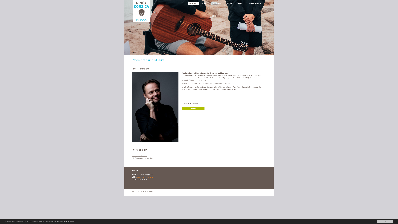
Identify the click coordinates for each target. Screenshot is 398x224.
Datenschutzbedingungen (65, 221)
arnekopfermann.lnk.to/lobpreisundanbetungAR (220, 89)
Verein (204, 3)
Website (193, 108)
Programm (192, 3)
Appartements (256, 3)
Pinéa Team (217, 3)
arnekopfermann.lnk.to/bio (222, 84)
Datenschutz (148, 191)
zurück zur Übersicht (139, 156)
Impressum (136, 191)
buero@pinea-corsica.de (146, 177)
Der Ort (229, 3)
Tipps (240, 3)
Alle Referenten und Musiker (142, 158)
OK (385, 221)
